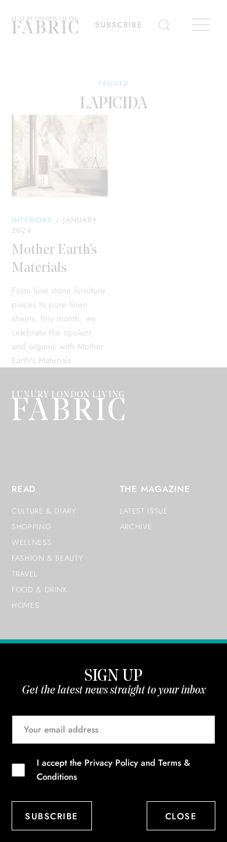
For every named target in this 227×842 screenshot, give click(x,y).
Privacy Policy (111, 762)
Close (181, 816)
